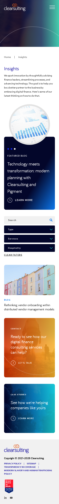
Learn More (24, 200)
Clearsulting (16, 448)
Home (7, 57)
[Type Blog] (29, 229)
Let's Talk (25, 362)
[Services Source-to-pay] (29, 239)
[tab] (8, 149)
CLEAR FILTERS (13, 254)
